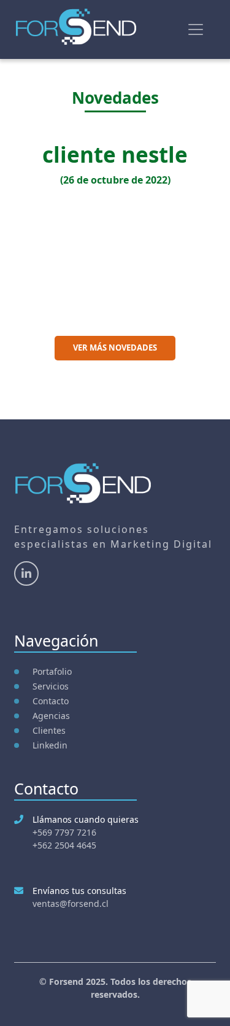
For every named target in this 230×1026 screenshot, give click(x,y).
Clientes (49, 730)
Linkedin (50, 745)
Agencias (51, 715)
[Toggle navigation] (196, 29)
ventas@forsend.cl (71, 903)
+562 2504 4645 (64, 845)
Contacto (51, 701)
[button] (17, 246)
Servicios (51, 686)
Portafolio (52, 671)
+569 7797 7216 (64, 832)
